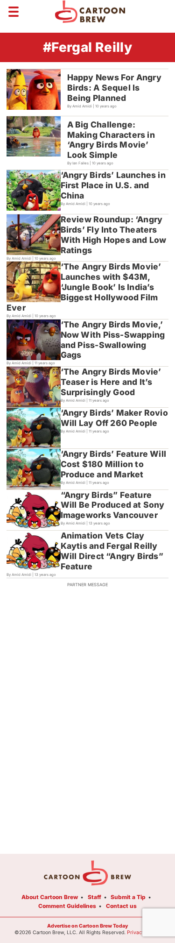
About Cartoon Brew (49, 896)
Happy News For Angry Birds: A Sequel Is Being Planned (114, 87)
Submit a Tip (128, 896)
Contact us (121, 905)
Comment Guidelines (67, 905)
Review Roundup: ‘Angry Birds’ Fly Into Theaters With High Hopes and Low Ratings (114, 234)
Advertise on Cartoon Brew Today (87, 926)
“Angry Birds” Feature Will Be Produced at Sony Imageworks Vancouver (113, 505)
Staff (94, 896)
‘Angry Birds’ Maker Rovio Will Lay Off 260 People (114, 418)
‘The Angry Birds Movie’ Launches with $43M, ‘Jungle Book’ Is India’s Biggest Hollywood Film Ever (84, 287)
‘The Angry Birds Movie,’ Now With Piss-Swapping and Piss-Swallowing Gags (113, 339)
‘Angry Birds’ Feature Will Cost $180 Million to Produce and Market (113, 464)
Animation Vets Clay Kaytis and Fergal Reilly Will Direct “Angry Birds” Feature (112, 551)
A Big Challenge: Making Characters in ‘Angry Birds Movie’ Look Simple (111, 140)
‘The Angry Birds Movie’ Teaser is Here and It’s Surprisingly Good (111, 382)
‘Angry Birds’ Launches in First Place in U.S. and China (113, 185)
